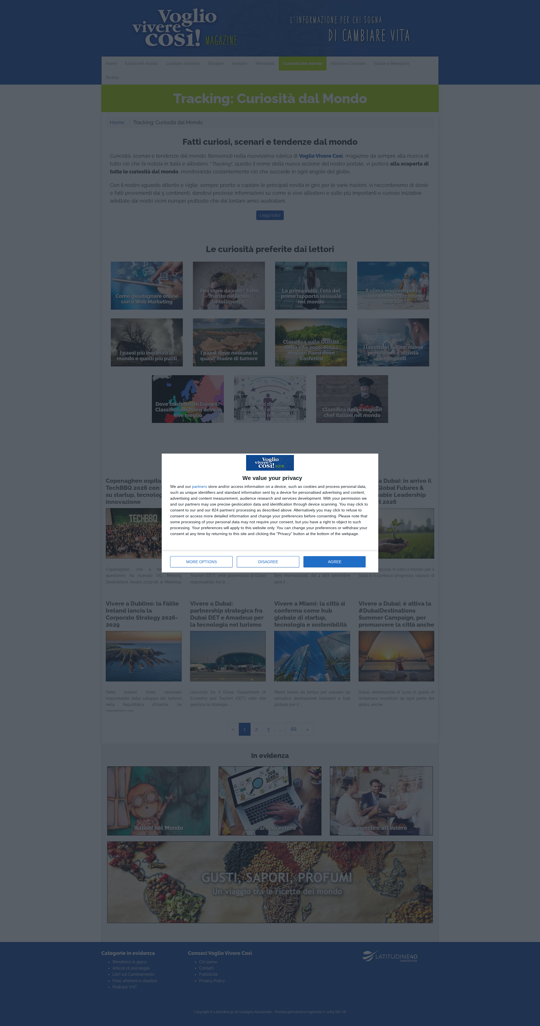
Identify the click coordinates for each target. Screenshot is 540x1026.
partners (199, 486)
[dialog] (270, 513)
